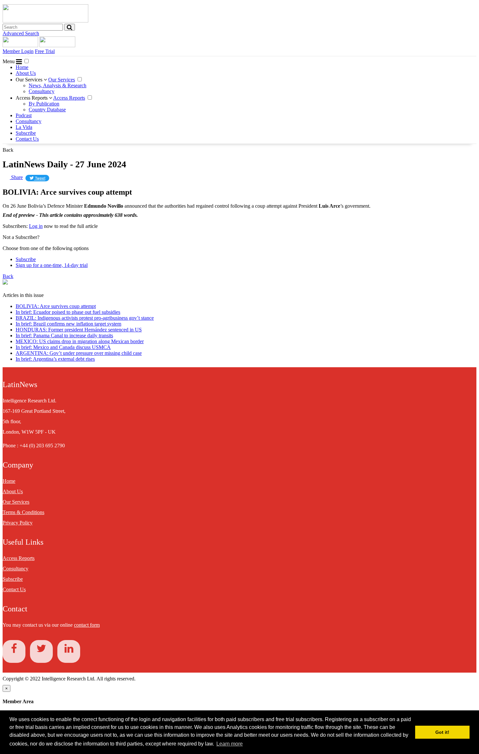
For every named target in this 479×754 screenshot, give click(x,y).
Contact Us (27, 139)
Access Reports (32, 98)
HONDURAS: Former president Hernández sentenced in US (79, 329)
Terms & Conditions (23, 512)
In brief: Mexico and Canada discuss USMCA (63, 347)
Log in (36, 226)
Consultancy (41, 91)
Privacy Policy (18, 522)
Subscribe (26, 133)
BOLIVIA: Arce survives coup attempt (56, 306)
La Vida (24, 127)
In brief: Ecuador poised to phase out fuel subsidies (68, 312)
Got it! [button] (442, 732)
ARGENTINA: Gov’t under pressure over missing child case (79, 353)
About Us (26, 73)
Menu (9, 61)
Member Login (18, 51)
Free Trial (45, 51)
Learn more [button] (229, 744)
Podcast (24, 115)
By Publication (44, 103)
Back (8, 150)
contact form (87, 625)
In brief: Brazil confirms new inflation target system (68, 324)
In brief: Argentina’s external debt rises (55, 359)
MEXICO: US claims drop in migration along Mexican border (80, 341)
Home (22, 67)
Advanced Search (21, 33)
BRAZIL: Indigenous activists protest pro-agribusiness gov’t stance (85, 318)
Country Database (47, 109)
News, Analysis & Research (57, 85)
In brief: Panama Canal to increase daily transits (64, 335)
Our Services (30, 79)
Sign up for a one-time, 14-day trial (52, 265)
